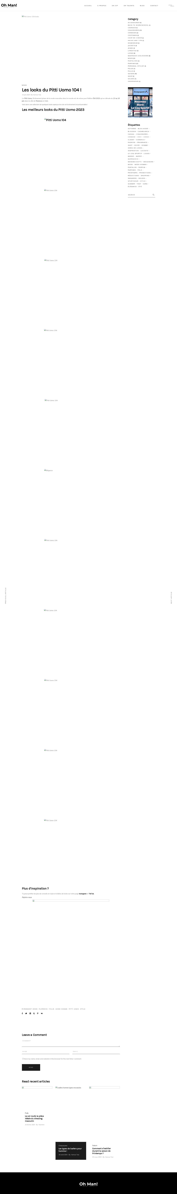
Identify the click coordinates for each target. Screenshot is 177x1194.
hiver (137, 145)
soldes (131, 79)
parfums (132, 170)
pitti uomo (74, 1009)
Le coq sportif (135, 153)
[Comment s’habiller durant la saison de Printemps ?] (104, 1114)
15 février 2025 (30, 1125)
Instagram (82, 894)
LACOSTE (144, 150)
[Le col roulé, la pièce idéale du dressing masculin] (37, 1097)
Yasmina (41, 1125)
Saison (94, 1145)
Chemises (132, 33)
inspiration (133, 150)
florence (43, 1009)
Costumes (132, 35)
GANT (130, 145)
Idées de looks (135, 148)
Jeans (130, 48)
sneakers (132, 178)
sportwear (133, 181)
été (140, 186)
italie (51, 1009)
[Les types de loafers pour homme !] (71, 1116)
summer (131, 184)
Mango (131, 156)
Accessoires (134, 22)
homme (145, 145)
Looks (131, 53)
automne (132, 128)
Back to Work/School (138, 25)
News (24, 85)
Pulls (26, 1113)
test (139, 184)
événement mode (30, 1009)
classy (131, 139)
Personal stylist (136, 66)
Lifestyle (132, 50)
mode (130, 164)
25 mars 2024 (97, 1157)
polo (140, 170)
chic (139, 137)
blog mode (143, 128)
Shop (130, 76)
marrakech (133, 159)
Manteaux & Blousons (138, 56)
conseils (140, 139)
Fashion (131, 142)
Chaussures (63, 1146)
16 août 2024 (63, 1155)
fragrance (142, 142)
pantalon (132, 167)
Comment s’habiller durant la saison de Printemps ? (101, 1151)
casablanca (143, 131)
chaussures (142, 134)
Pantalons (133, 61)
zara (145, 184)
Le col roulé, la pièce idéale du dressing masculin (34, 1118)
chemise (132, 137)
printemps (133, 173)
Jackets (131, 45)
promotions (145, 173)
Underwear (133, 81)
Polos (131, 68)
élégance (132, 186)
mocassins (149, 161)
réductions (133, 175)
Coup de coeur (135, 38)
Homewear (133, 43)
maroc (139, 156)
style (82, 1009)
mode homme (62, 1009)
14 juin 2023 (26, 95)
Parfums (132, 63)
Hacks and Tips (135, 40)
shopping (145, 175)
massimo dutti (135, 161)
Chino (146, 137)
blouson (132, 131)
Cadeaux (132, 27)
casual (131, 134)
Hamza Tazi (37, 95)
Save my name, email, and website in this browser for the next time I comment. (53, 1059)
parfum (142, 167)
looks (147, 153)
